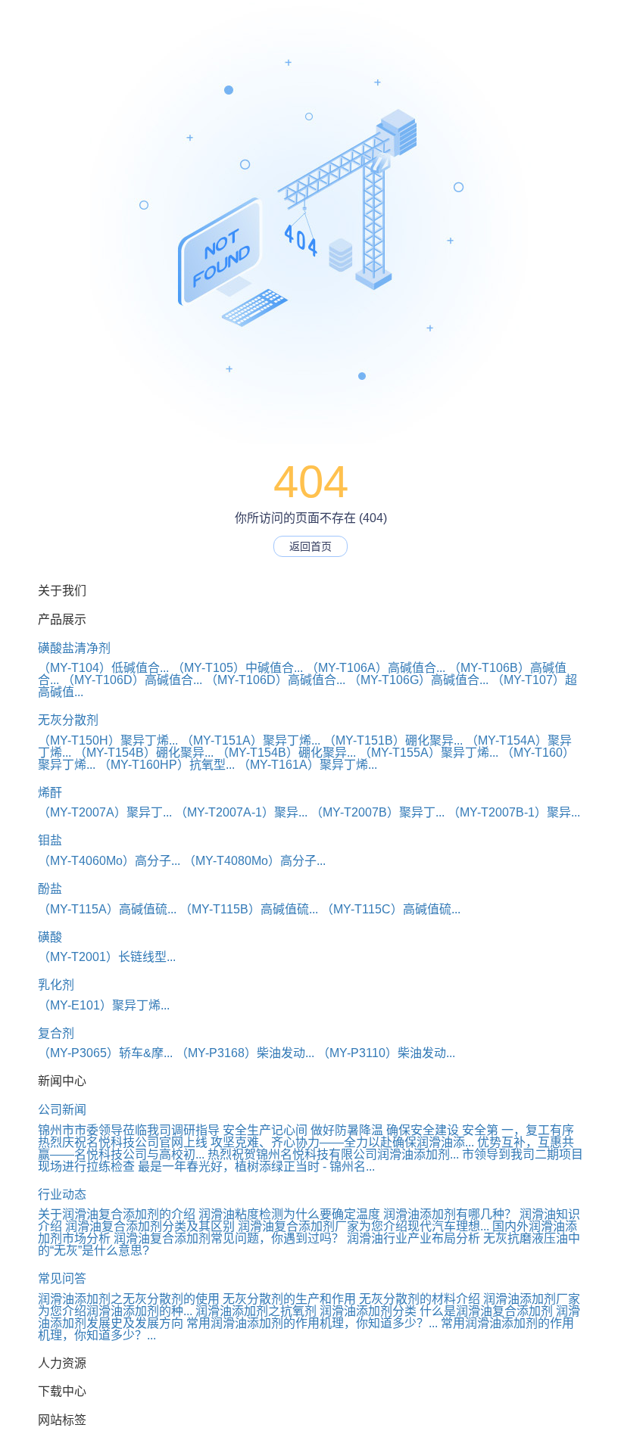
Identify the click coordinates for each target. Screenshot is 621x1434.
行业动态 (62, 1194)
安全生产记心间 (265, 1130)
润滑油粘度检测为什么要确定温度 (289, 1214)
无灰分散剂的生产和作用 (289, 1298)
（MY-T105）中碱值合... (237, 667)
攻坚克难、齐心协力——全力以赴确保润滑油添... (342, 1142)
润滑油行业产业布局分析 (413, 1238)
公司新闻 (62, 1109)
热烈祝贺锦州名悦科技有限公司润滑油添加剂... (333, 1154)
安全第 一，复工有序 (518, 1130)
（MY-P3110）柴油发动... (386, 1053)
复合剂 (56, 1033)
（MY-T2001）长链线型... (107, 956)
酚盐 (50, 888)
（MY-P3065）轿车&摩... (105, 1053)
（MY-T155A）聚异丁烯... (428, 752)
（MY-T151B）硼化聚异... (393, 740)
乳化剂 (56, 984)
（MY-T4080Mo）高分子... (254, 860)
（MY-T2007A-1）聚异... (241, 812)
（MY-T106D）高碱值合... (132, 679)
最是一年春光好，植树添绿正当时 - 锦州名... (256, 1166)
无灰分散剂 (68, 720)
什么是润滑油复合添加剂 (486, 1311)
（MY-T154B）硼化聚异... (144, 752)
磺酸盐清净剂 (74, 648)
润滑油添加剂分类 (368, 1311)
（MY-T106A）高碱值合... (375, 667)
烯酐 (50, 792)
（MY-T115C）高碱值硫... (390, 909)
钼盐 (50, 840)
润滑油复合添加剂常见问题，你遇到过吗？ (229, 1238)
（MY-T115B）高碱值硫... (248, 909)
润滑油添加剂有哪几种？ (449, 1214)
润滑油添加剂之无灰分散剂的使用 (129, 1298)
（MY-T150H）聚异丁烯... (108, 740)
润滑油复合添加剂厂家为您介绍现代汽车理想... (363, 1226)
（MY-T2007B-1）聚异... (514, 812)
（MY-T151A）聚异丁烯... (250, 740)
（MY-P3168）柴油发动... (245, 1053)
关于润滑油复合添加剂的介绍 (116, 1214)
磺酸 (50, 937)
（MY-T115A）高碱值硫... (107, 909)
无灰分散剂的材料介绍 (419, 1298)
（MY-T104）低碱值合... (103, 667)
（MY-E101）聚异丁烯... (104, 1005)
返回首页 (310, 546)
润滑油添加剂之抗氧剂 (256, 1311)
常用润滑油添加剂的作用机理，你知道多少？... (312, 1323)
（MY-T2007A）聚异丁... (105, 812)
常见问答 (62, 1278)
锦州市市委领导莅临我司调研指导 (129, 1130)
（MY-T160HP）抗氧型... (166, 764)
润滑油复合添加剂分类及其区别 (150, 1226)
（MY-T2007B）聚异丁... (377, 812)
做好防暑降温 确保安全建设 (384, 1130)
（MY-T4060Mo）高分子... (109, 860)
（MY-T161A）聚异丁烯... (307, 764)
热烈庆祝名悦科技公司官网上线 (123, 1142)
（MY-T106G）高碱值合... (418, 679)
